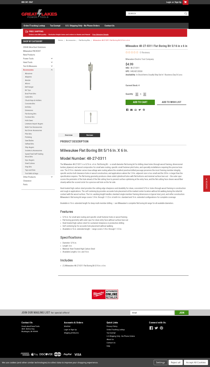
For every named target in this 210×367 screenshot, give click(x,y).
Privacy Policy (112, 326)
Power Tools (28, 58)
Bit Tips (28, 90)
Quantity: (129, 94)
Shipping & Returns (71, 333)
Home (60, 40)
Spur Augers (29, 160)
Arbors (27, 83)
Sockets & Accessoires (33, 150)
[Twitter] (140, 110)
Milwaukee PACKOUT (32, 51)
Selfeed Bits (29, 144)
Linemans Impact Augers (34, 124)
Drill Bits (28, 107)
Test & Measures (30, 66)
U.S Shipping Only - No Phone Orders (121, 336)
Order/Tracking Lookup (34, 25)
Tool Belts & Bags (31, 173)
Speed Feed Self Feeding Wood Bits (34, 155)
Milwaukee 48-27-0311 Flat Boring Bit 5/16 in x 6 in (111, 40)
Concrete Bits (30, 104)
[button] (206, 183)
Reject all (175, 362)
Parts (25, 184)
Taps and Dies (30, 170)
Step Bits (28, 167)
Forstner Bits (29, 117)
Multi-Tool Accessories (33, 127)
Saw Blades (29, 140)
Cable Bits (29, 97)
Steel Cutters (30, 163)
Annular (28, 80)
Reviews (89, 135)
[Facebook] (127, 110)
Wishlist (67, 326)
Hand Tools (27, 62)
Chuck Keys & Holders (33, 100)
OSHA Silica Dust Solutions (34, 47)
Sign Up (178, 2)
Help (108, 346)
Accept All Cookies (196, 362)
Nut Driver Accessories (33, 130)
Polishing (28, 137)
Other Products (29, 177)
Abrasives (28, 73)
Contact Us (109, 25)
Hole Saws (29, 120)
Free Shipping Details (100, 34)
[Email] (131, 110)
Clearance (27, 181)
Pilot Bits (28, 134)
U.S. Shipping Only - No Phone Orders (82, 25)
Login (168, 2)
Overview (68, 135)
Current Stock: (132, 85)
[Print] (135, 110)
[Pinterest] (144, 110)
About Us (110, 339)
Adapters (28, 77)
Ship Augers (29, 147)
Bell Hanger (29, 87)
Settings (160, 362)
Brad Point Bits (30, 94)
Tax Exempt (55, 25)
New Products (29, 54)
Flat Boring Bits (30, 114)
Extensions (29, 110)
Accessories (28, 70)
